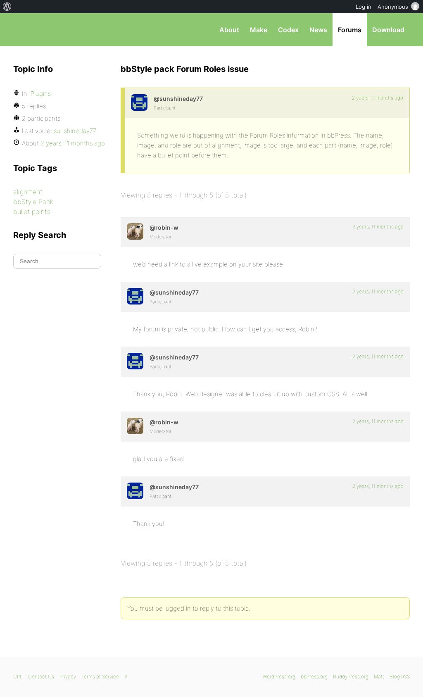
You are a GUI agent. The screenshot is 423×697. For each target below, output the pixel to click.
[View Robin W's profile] (135, 231)
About (229, 30)
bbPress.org (56, 29)
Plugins (41, 94)
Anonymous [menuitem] (393, 6)
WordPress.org (279, 676)
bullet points (31, 211)
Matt (379, 676)
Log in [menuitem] (363, 6)
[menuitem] (7, 6)
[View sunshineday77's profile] (139, 102)
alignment (28, 192)
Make (258, 30)
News (318, 30)
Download (388, 30)
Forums (349, 30)
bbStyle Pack (33, 201)
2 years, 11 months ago (377, 98)
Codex (288, 30)
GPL (18, 676)
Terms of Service (100, 676)
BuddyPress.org (350, 676)
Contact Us (41, 676)
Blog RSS (400, 676)
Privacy (67, 676)
